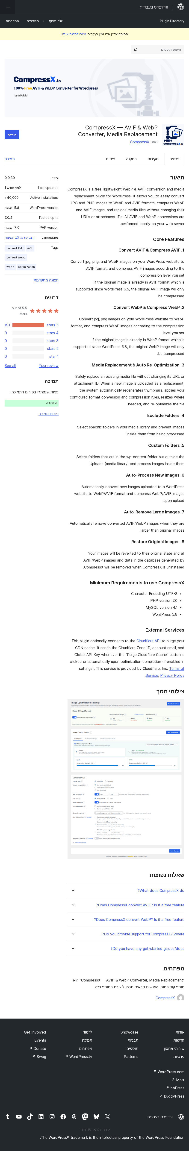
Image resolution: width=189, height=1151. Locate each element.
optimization (26, 267)
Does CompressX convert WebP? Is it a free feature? (139, 919)
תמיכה (10, 159)
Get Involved (35, 1032)
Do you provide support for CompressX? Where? (143, 934)
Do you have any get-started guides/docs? (147, 948)
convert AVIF (15, 248)
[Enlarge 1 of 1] (178, 705)
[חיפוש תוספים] (135, 49)
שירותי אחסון (174, 1048)
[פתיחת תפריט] (7, 7)
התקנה (131, 159)
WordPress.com (168, 1071)
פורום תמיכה (48, 413)
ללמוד (87, 1032)
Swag (39, 1056)
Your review (49, 365)
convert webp (16, 257)
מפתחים (85, 1048)
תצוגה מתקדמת (46, 280)
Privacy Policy (172, 675)
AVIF (30, 248)
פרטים (174, 159)
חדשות (179, 1040)
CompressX (139, 142)
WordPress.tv (78, 1056)
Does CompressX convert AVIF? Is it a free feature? (140, 905)
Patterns (131, 1056)
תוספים (132, 1048)
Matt (177, 1080)
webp (10, 267)
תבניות (133, 1040)
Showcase (129, 1032)
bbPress (175, 1088)
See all (10, 365)
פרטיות (178, 1056)
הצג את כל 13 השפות (20, 237)
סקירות (153, 159)
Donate (37, 1048)
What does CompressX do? (161, 890)
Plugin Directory (172, 21)
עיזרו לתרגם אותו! (73, 34)
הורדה (12, 135)
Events (40, 1040)
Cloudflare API (148, 640)
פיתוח (110, 159)
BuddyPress (171, 1096)
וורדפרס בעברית (160, 1117)
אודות (180, 1032)
